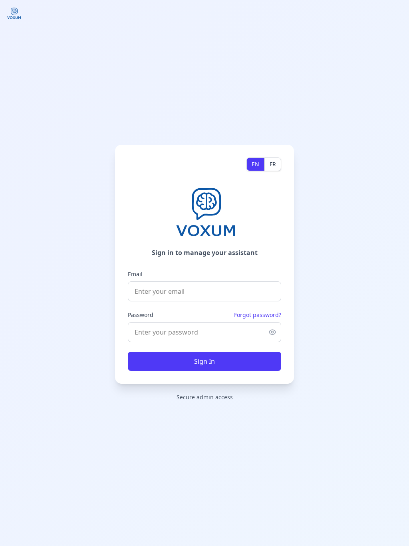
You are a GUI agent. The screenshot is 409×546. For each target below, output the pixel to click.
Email (135, 274)
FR (273, 164)
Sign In (204, 361)
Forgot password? (257, 315)
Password (140, 315)
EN (255, 164)
